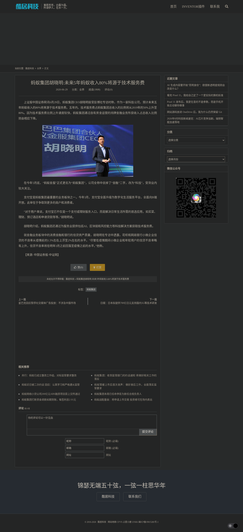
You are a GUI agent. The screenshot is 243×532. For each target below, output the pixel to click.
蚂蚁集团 (91, 289)
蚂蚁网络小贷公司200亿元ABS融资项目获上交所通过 (51, 394)
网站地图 (112, 522)
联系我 (215, 6)
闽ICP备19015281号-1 (148, 522)
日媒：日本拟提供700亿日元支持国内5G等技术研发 (128, 303)
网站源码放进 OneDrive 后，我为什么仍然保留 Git (194, 112)
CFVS (119, 522)
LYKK (135, 522)
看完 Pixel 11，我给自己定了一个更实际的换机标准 (195, 95)
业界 (39, 68)
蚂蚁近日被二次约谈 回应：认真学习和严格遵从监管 (51, 384)
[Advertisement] (121, 41)
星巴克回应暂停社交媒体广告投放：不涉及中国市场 (47, 303)
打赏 (98, 267)
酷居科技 (27, 6)
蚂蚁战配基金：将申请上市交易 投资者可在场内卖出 (123, 399)
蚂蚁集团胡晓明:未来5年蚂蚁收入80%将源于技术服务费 (88, 82)
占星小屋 (127, 522)
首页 (173, 6)
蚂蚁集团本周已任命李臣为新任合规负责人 (118, 394)
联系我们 (134, 496)
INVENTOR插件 (193, 6)
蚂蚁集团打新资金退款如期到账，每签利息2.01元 (49, 399)
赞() (80, 267)
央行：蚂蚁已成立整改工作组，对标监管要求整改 (49, 375)
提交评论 (148, 431)
